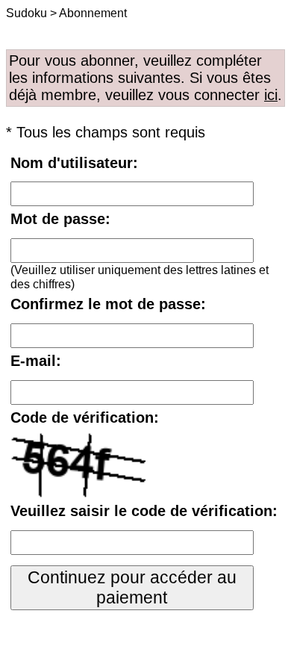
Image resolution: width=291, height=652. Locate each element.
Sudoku (26, 12)
